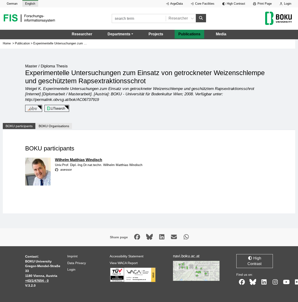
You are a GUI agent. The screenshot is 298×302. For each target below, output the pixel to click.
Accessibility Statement (126, 256)
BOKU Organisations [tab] (54, 126)
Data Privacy (76, 263)
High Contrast (235, 3)
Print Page (264, 3)
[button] (120, 34)
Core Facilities (204, 3)
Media (221, 34)
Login (287, 3)
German (12, 3)
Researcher (82, 34)
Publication (22, 43)
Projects (156, 34)
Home (7, 43)
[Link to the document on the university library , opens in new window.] (56, 108)
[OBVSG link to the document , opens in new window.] (33, 108)
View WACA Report (124, 263)
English (30, 3)
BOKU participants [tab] (19, 126)
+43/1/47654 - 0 (37, 280)
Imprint (72, 256)
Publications (189, 34)
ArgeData (176, 3)
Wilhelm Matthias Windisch (78, 160)
